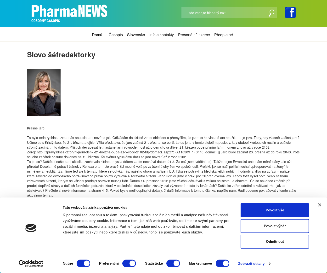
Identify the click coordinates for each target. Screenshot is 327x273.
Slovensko (136, 34)
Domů (97, 34)
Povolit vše (275, 210)
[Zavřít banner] (319, 205)
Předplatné (223, 34)
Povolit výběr (275, 226)
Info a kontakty (161, 34)
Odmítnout (275, 241)
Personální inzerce (194, 34)
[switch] (129, 263)
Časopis (116, 34)
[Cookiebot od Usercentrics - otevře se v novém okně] (31, 263)
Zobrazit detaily (251, 263)
